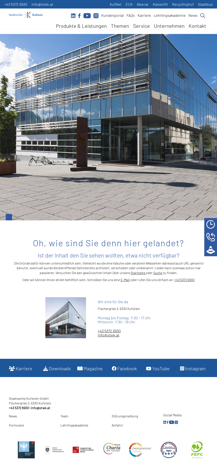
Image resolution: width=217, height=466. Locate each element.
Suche (157, 273)
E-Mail (125, 280)
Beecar (143, 4)
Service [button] (141, 26)
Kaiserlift (160, 4)
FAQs (131, 15)
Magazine (93, 368)
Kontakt (197, 26)
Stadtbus (205, 4)
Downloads (59, 368)
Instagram (195, 368)
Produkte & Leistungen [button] (81, 26)
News (193, 15)
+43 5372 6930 (15, 4)
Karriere (144, 15)
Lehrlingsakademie (170, 15)
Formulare (16, 425)
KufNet (115, 4)
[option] (108, 127)
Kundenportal (112, 15)
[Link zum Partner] (112, 448)
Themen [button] (120, 26)
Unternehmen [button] (169, 26)
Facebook (126, 368)
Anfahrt (117, 425)
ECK (129, 4)
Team (64, 416)
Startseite (138, 273)
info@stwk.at (42, 4)
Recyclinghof (183, 4)
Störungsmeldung (125, 416)
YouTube (160, 368)
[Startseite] (28, 15)
